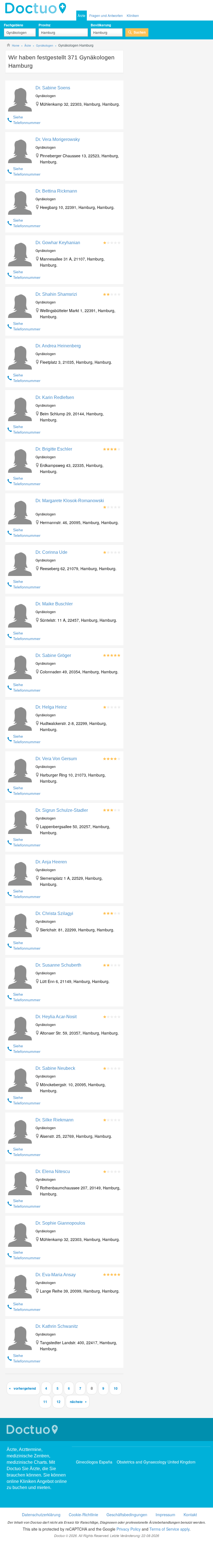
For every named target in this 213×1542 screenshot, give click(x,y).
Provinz (44, 25)
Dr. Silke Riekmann (54, 1120)
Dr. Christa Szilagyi (54, 913)
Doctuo (37, 8)
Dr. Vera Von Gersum (56, 758)
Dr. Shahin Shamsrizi (56, 294)
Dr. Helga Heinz (51, 707)
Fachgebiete (13, 25)
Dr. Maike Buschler (54, 603)
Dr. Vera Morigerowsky (58, 139)
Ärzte (81, 15)
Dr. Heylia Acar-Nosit (56, 1016)
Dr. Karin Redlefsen (55, 397)
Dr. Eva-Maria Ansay (56, 1274)
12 (58, 1401)
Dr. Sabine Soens (53, 87)
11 (45, 1401)
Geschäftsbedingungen (126, 1514)
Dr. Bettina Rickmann (56, 191)
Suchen (140, 32)
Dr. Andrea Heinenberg (58, 345)
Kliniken (133, 15)
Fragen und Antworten (106, 15)
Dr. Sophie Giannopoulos (60, 1223)
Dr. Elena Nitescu (53, 1171)
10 (116, 1388)
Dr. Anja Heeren (51, 862)
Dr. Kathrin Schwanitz (57, 1326)
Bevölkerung (101, 25)
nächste (76, 1401)
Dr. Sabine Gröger (53, 655)
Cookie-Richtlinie (83, 1514)
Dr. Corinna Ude (51, 552)
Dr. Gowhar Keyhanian (58, 242)
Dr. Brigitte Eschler (54, 449)
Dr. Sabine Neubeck (55, 1068)
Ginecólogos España (94, 1462)
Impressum (165, 1514)
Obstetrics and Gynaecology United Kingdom (156, 1462)
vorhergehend (25, 1388)
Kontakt (190, 1514)
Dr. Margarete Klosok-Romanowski (70, 500)
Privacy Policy (128, 1529)
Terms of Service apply (169, 1529)
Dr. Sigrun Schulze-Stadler (62, 810)
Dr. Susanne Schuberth (58, 965)
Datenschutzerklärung (41, 1514)
